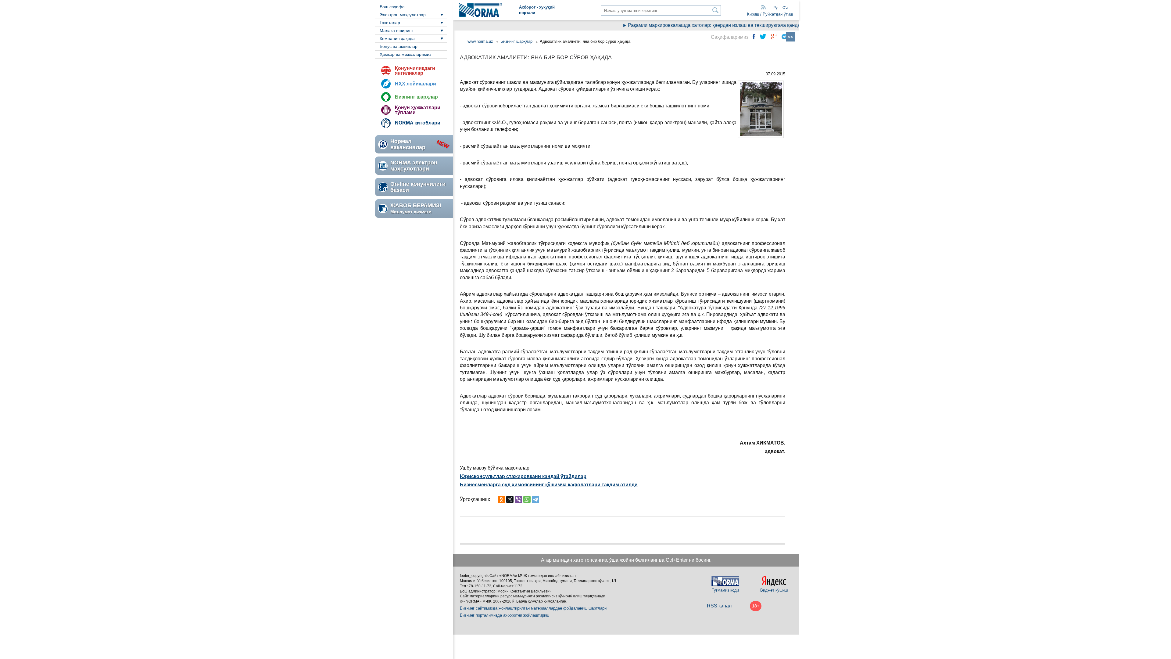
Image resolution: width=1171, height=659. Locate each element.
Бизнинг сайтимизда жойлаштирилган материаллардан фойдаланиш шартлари (533, 608)
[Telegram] (535, 499)
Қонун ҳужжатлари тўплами (417, 110)
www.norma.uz (480, 41)
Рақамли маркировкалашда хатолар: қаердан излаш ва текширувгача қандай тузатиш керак (718, 25)
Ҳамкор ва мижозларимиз (405, 54)
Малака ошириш (396, 30)
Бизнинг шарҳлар (416, 96)
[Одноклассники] (501, 499)
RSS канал (719, 605)
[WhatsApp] (527, 499)
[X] (510, 499)
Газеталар (390, 22)
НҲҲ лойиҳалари (415, 83)
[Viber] (518, 499)
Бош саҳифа (392, 6)
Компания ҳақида (397, 38)
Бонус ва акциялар (398, 46)
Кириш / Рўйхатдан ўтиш (770, 14)
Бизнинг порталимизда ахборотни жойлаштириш (504, 615)
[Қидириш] (715, 10)
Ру (775, 7)
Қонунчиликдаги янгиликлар (415, 70)
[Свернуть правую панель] (790, 36)
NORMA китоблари (417, 122)
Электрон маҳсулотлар (403, 14)
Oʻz (785, 7)
